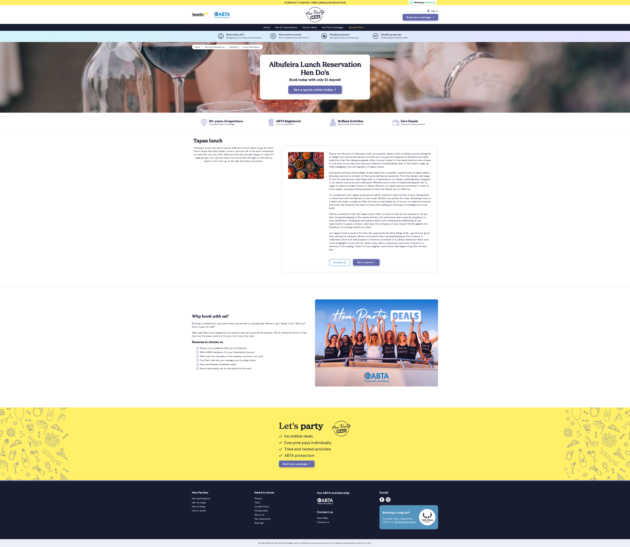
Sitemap (259, 522)
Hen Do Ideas (310, 27)
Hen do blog (198, 506)
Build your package (419, 17)
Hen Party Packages (332, 27)
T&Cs (257, 502)
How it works (199, 510)
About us (259, 514)
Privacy (258, 498)
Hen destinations (201, 498)
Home (267, 27)
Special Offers (356, 27)
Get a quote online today (313, 90)
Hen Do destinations (286, 27)
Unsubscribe (261, 510)
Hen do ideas (199, 502)
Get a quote (365, 262)
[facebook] (382, 499)
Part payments (262, 518)
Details (337, 262)
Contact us (323, 522)
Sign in (434, 11)
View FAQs (322, 518)
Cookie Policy (261, 506)
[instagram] (389, 499)
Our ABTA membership (333, 493)
